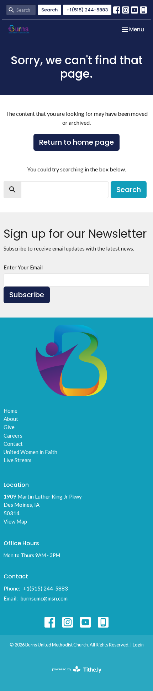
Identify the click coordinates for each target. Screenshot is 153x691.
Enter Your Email (23, 267)
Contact (13, 443)
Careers (13, 435)
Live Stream (17, 460)
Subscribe (26, 295)
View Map (15, 521)
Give (9, 427)
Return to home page (76, 142)
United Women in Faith (30, 452)
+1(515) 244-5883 (87, 9)
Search (49, 9)
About (11, 419)
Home (10, 410)
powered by (73, 675)
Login (138, 645)
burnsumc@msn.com (44, 598)
